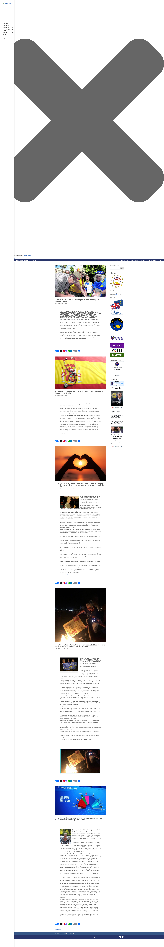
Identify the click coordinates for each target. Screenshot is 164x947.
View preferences (27, 255)
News (65, 303)
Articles (62, 303)
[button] (82, 121)
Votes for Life (143, 260)
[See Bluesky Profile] (122, 383)
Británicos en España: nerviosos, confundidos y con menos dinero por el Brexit (79, 392)
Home (4, 19)
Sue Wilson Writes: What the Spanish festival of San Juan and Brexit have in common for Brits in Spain (80, 646)
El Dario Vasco (68, 341)
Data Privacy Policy (58, 933)
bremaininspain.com (117, 369)
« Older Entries (58, 929)
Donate (154, 260)
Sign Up (150, 260)
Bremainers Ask (130, 260)
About (117, 260)
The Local (69, 574)
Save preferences (19, 255)
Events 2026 (123, 260)
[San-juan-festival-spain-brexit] (80, 772)
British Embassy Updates (6, 30)
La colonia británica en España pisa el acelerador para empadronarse (77, 301)
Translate (119, 294)
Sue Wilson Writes (71, 488)
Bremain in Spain (117, 367)
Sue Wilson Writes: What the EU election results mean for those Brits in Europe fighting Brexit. (78, 819)
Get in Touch (159, 260)
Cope (66, 433)
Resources (136, 260)
